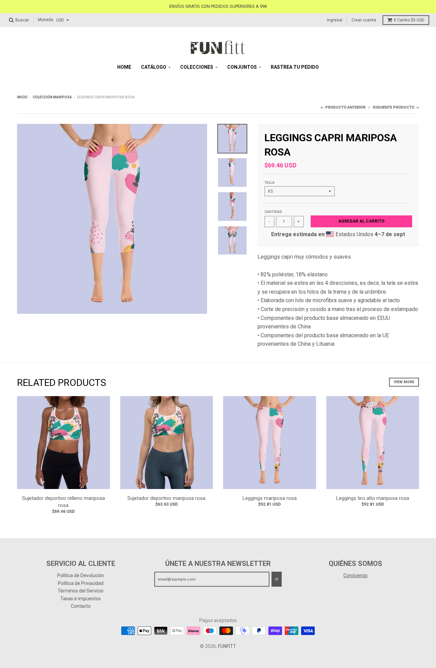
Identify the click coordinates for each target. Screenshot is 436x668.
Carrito (409, 20)
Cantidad (273, 212)
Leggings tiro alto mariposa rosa (372, 498)
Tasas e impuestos (80, 598)
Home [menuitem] (124, 67)
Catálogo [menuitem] (153, 67)
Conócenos (355, 575)
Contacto (81, 606)
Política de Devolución (80, 575)
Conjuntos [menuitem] (242, 67)
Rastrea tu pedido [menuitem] (295, 67)
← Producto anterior (343, 107)
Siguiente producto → (396, 107)
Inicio (22, 97)
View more (404, 382)
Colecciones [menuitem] (196, 67)
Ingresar (335, 19)
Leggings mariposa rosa (270, 498)
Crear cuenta (364, 19)
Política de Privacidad (81, 583)
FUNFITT (227, 646)
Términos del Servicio (81, 590)
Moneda (45, 19)
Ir (276, 579)
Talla (269, 182)
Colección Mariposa (52, 97)
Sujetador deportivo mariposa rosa (166, 498)
